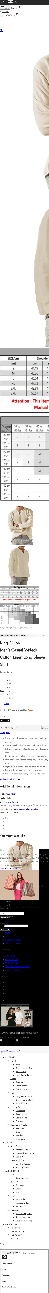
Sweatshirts (20, 1128)
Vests (18, 1064)
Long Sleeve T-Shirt (24, 1075)
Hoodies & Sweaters (19, 1124)
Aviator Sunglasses (24, 1213)
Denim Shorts (21, 1085)
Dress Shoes (15, 1146)
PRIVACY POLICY (13, 970)
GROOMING (11, 1224)
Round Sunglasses (23, 1217)
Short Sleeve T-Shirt (24, 1068)
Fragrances (15, 1227)
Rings (18, 1192)
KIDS (15, 1)
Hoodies (19, 1135)
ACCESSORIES (12, 1170)
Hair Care (14, 1238)
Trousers (19, 1121)
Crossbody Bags (23, 1202)
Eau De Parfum (17, 1231)
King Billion (11, 793)
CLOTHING (10, 1057)
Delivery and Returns (9, 801)
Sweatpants (20, 1110)
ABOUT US (10, 956)
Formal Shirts (21, 1103)
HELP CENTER (11, 959)
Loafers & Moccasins (25, 1153)
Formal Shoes (22, 1149)
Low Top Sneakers (23, 1163)
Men (1, 627)
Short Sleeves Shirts (24, 1099)
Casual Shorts (22, 1089)
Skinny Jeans (21, 1114)
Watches (14, 1174)
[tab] (24, 732)
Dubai (30, 709)
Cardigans (20, 1138)
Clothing (7, 627)
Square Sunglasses (24, 1220)
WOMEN (4, 1)
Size (2, 690)
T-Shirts (13, 1060)
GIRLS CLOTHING (13, 943)
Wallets (19, 1206)
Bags (12, 1195)
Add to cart (5, 720)
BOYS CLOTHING (13, 939)
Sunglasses (15, 1210)
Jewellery (14, 1181)
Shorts (13, 1078)
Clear (6, 703)
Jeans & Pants (16, 1107)
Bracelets (20, 1185)
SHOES (8, 1142)
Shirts (14, 627)
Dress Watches (22, 1178)
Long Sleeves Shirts (24, 627)
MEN (10, 1)
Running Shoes (22, 1167)
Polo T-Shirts (21, 1071)
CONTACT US (11, 963)
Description (5, 732)
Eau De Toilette (17, 1234)
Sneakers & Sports (18, 1160)
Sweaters (19, 1131)
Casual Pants (21, 1117)
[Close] (1, 1048)
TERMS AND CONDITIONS (17, 966)
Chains (19, 1188)
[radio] (11, 680)
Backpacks (20, 1199)
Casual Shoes (21, 1156)
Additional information (10, 779)
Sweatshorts (21, 1082)
